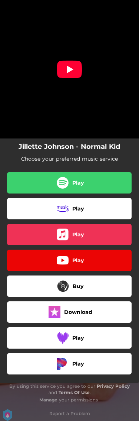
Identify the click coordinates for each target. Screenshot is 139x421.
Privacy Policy (113, 386)
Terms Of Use (74, 392)
